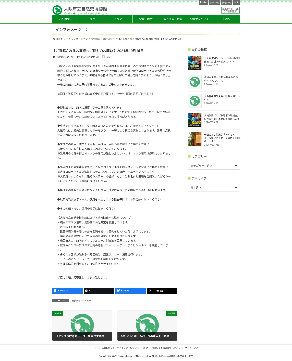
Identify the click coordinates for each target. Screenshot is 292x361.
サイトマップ (191, 347)
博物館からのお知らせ (81, 300)
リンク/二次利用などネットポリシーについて (116, 347)
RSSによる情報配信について (166, 347)
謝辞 (145, 347)
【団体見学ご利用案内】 (139, 93)
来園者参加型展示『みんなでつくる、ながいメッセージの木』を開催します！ (222, 138)
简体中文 (214, 2)
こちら (151, 171)
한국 (236, 2)
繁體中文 (226, 2)
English (203, 2)
